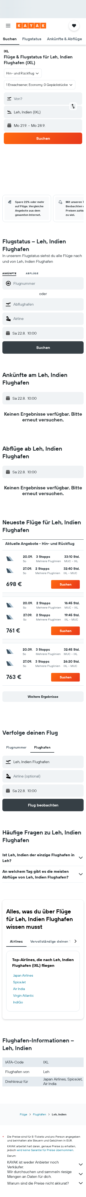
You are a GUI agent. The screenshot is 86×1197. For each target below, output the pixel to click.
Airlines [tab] (16, 941)
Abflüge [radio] (32, 273)
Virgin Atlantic (23, 995)
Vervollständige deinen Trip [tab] (52, 941)
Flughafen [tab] (42, 747)
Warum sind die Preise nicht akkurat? (38, 1183)
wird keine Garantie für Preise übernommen (45, 1150)
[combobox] (47, 304)
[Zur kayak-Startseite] (31, 25)
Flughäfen (39, 1114)
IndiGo (18, 1002)
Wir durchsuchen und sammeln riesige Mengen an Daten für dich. (39, 1174)
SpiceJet (19, 982)
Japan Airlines (23, 975)
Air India (19, 989)
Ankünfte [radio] (9, 273)
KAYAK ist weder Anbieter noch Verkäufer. (33, 1164)
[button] (8, 25)
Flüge (23, 1114)
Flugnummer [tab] (16, 747)
